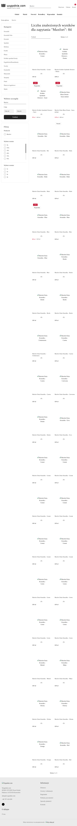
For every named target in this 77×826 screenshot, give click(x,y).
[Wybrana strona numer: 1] (64, 37)
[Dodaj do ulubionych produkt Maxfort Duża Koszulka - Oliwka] (50, 692)
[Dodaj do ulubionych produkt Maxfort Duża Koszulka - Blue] (50, 205)
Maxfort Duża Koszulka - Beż (40, 151)
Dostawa (43, 787)
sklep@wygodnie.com (8, 796)
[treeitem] (15, 31)
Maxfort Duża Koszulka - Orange (41, 760)
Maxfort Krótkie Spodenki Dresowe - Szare (42, 111)
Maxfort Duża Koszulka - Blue (40, 232)
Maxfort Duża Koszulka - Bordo (64, 272)
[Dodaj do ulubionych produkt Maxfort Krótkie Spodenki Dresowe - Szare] (50, 83)
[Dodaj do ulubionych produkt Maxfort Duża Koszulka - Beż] (50, 123)
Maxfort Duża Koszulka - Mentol (41, 678)
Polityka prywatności (46, 798)
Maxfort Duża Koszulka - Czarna (64, 353)
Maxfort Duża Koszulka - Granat (41, 69)
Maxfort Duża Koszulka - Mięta (63, 678)
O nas (3, 814)
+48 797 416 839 (7, 799)
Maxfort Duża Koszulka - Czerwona (65, 394)
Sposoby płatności (45, 801)
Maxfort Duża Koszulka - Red (63, 760)
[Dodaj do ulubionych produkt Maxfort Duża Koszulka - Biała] (72, 123)
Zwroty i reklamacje (46, 791)
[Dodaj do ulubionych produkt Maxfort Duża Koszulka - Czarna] (72, 327)
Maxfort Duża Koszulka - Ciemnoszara (39, 354)
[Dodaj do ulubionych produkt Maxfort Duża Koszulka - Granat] (50, 42)
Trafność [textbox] (33, 37)
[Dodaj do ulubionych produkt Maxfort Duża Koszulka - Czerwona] (72, 367)
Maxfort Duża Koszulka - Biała (63, 151)
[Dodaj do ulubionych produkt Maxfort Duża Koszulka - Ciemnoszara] (50, 327)
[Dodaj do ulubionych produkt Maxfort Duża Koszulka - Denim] (50, 408)
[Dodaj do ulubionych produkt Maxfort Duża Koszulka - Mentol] (50, 651)
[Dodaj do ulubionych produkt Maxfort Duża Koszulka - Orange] (50, 732)
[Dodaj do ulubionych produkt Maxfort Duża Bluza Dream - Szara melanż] (72, 83)
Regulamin (43, 794)
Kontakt (42, 804)
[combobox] (41, 37)
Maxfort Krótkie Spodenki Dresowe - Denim (65, 70)
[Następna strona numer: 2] (74, 37)
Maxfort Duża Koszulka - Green (41, 597)
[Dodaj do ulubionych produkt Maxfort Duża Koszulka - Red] (72, 732)
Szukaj (15, 117)
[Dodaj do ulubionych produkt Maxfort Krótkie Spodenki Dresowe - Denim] (72, 42)
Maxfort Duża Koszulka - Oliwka (41, 719)
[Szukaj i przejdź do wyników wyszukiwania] (50, 6)
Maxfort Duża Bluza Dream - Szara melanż (64, 111)
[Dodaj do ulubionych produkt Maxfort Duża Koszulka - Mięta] (72, 651)
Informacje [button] (44, 783)
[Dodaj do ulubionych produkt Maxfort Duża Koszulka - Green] (50, 570)
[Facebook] (3, 804)
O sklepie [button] (5, 809)
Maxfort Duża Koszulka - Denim (41, 435)
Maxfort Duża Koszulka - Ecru (63, 435)
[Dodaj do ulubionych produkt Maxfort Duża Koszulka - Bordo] (72, 245)
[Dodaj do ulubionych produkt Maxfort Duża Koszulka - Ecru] (72, 408)
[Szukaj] (25, 102)
